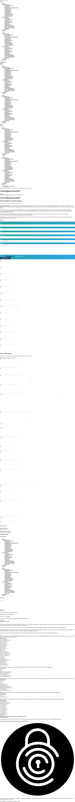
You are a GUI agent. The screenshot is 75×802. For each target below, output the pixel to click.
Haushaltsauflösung (8, 21)
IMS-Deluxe (31, 618)
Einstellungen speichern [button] (21, 716)
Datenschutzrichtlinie (4, 717)
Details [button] (18, 801)
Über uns (1, 603)
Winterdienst (7, 28)
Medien (1, 692)
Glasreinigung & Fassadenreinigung (11, 7)
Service (1, 239)
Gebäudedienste (5, 17)
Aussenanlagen (7, 18)
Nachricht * (2, 243)
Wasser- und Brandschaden (10, 27)
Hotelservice (7, 23)
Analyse (1, 667)
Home (3, 3)
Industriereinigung (8, 12)
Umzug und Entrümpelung (10, 26)
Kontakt (3, 30)
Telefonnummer (3, 235)
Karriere (1, 605)
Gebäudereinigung (5, 4)
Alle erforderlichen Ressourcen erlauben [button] (7, 721)
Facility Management (8, 19)
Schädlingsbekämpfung (9, 25)
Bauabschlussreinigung (9, 5)
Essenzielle (2, 636)
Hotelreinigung (7, 11)
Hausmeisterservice (8, 22)
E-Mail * (1, 231)
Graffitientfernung (8, 8)
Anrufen (1, 193)
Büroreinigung (7, 6)
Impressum (2, 601)
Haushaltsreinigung (8, 10)
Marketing (2, 678)
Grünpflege (7, 20)
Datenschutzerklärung (10, 256)
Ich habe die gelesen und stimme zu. (12, 256)
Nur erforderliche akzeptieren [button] (11, 716)
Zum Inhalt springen (4, 0)
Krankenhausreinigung (9, 14)
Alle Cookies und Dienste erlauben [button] (21, 721)
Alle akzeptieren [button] (3, 716)
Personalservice (7, 24)
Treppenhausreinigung (9, 15)
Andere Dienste (3, 699)
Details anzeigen (3, 638)
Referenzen (4, 29)
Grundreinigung (8, 9)
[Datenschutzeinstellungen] (37, 759)
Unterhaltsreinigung (8, 16)
